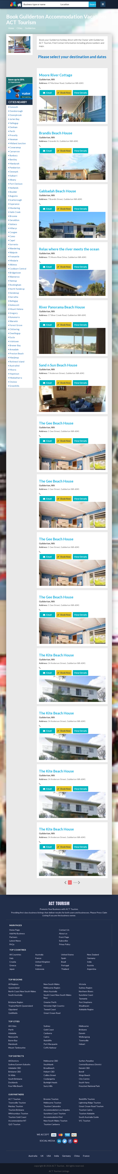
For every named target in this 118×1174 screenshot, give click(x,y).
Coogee (13, 232)
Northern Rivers (86, 991)
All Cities (12, 1026)
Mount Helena (16, 309)
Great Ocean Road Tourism (91, 1106)
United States (67, 954)
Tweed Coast (50, 1009)
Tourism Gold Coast (17, 1117)
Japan (12, 969)
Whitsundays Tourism (18, 1113)
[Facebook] (70, 1140)
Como (12, 236)
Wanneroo (14, 276)
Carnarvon (14, 151)
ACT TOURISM (59, 903)
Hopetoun (14, 373)
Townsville (83, 1040)
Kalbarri (13, 175)
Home (11, 28)
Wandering (14, 248)
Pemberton (14, 167)
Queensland (13, 988)
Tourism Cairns (85, 1110)
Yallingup (13, 123)
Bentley (13, 159)
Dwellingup (14, 333)
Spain (63, 958)
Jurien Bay (14, 119)
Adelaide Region (86, 1009)
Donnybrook (15, 115)
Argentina (91, 969)
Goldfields (13, 1013)
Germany (91, 958)
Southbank (48, 1064)
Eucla (12, 337)
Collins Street (50, 1075)
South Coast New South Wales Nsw (57, 996)
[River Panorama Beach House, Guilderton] (72, 350)
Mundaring (14, 208)
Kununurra (14, 317)
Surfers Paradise (86, 1061)
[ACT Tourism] (25, 5)
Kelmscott (14, 305)
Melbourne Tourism (52, 1102)
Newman (13, 139)
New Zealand (93, 954)
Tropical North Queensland (20, 1006)
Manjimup (14, 357)
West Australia (50, 991)
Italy (11, 958)
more (75, 882)
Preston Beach (16, 353)
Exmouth (13, 107)
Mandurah (14, 163)
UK (42, 1156)
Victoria (82, 984)
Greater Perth (50, 1002)
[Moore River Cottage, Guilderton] (72, 120)
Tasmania (83, 998)
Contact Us (64, 930)
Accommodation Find (53, 1117)
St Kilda (11, 1075)
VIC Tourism (84, 1120)
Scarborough (15, 200)
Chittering (14, 329)
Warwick (13, 321)
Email (49, 92)
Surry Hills (48, 1086)
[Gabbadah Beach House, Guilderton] (72, 234)
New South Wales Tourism (55, 1120)
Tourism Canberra (52, 1124)
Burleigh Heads (50, 1082)
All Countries (15, 954)
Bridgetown (15, 272)
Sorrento (13, 244)
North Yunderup (17, 289)
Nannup (13, 280)
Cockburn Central (17, 268)
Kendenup (14, 293)
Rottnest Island (16, 361)
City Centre (84, 1079)
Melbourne (84, 1026)
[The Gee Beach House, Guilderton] (72, 465)
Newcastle (13, 1037)
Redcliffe (48, 1040)
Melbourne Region (52, 988)
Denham (13, 127)
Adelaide (12, 1033)
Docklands (13, 1082)
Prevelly (13, 135)
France (38, 958)
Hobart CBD (49, 1071)
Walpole (13, 252)
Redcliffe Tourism (87, 1099)
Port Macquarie (50, 1044)
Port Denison (15, 183)
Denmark (13, 171)
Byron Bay (12, 1040)
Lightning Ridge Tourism (90, 1102)
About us (63, 933)
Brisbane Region (15, 1002)
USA (49, 1156)
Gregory (13, 313)
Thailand (65, 969)
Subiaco (13, 224)
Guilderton (30, 28)
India (89, 962)
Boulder (13, 192)
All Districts (13, 1061)
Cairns (46, 1037)
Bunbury (13, 155)
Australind (14, 365)
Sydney (47, 1026)
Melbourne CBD (51, 1061)
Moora (12, 369)
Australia (39, 954)
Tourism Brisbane (16, 1110)
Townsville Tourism (17, 1102)
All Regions (13, 984)
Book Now (65, 92)
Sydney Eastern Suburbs (19, 1064)
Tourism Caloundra (52, 1106)
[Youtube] (75, 1140)
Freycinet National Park (89, 1086)
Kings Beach (84, 1075)
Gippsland (12, 1009)
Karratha (13, 297)
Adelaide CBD (14, 1068)
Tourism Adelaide (87, 1113)
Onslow (13, 381)
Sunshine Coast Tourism (55, 1113)
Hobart (82, 1044)
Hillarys (13, 228)
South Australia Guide (89, 1117)
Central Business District (90, 1064)
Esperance (14, 204)
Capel (12, 240)
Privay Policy (64, 944)
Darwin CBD (84, 1068)
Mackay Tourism (15, 1106)
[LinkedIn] (59, 1140)
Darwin (82, 1033)
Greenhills (14, 386)
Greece (12, 965)
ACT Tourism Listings (59, 1171)
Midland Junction (17, 143)
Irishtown (14, 341)
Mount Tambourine (16, 1047)
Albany (12, 179)
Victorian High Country (54, 1006)
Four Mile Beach (15, 1086)
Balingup (13, 301)
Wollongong (84, 1037)
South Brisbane (15, 1079)
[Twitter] (64, 1140)
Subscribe (63, 940)
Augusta (13, 196)
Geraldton (14, 220)
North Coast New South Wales (22, 991)
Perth (12, 131)
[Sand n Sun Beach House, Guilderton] (72, 410)
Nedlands (13, 187)
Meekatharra (15, 377)
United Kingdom (42, 962)
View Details (80, 92)
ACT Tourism (14, 1099)
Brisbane (83, 1029)
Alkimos (13, 264)
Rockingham (15, 284)
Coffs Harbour (50, 1047)
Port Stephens (85, 1002)
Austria (90, 965)
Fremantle (14, 256)
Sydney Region (85, 988)
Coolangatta (49, 1079)
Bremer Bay (15, 345)
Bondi (81, 1071)
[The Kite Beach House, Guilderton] (72, 697)
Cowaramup (15, 147)
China (77, 1156)
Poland (38, 965)
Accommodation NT (17, 1120)
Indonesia (39, 969)
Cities (19, 28)
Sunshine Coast (86, 995)
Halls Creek (14, 212)
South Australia (15, 995)
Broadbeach (49, 1068)
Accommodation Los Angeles (57, 1110)
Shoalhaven (84, 1006)
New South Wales (52, 984)
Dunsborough (16, 111)
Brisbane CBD (14, 1071)
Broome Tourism (51, 1099)
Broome (13, 216)
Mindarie (13, 260)
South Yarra (84, 1082)
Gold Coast (49, 1029)
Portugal (65, 965)
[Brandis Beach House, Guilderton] (72, 175)
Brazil (63, 962)
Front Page (64, 937)
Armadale (14, 349)
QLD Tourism (14, 1124)
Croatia (12, 962)
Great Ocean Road (52, 1013)
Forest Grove (15, 325)
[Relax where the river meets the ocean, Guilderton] (72, 294)
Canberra (48, 1033)
